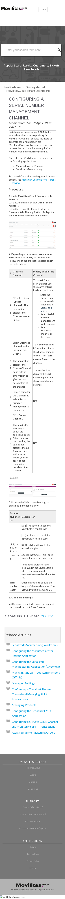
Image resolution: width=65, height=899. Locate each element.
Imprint (32, 868)
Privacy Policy (33, 861)
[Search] (60, 50)
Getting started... (36, 87)
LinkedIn (33, 781)
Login (43, 9)
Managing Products (24, 705)
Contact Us (33, 788)
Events (33, 774)
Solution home (13, 87)
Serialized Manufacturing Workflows (35, 645)
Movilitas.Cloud (33, 767)
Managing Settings (23, 683)
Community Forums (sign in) (32, 828)
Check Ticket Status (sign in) (33, 814)
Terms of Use (33, 854)
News (33, 846)
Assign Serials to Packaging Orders (33, 732)
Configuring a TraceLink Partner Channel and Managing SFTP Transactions (31, 694)
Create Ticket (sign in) (33, 807)
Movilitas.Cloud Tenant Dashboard (28, 90)
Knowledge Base (32, 821)
